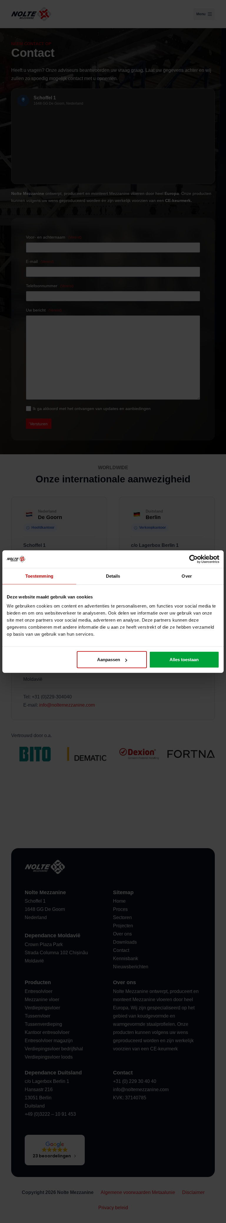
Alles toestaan (184, 659)
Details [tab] (113, 575)
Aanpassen (108, 659)
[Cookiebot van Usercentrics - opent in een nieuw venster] (193, 558)
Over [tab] (187, 575)
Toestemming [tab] (39, 575)
